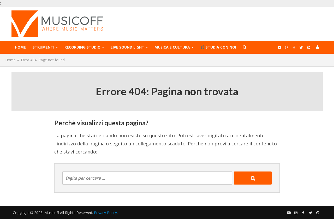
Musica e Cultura (172, 47)
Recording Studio (82, 47)
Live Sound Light (127, 47)
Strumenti (43, 47)
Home (20, 47)
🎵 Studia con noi (218, 47)
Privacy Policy (105, 212)
